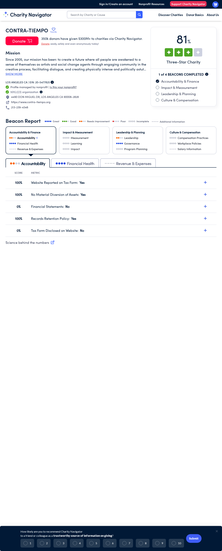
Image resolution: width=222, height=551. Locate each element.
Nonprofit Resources (151, 3)
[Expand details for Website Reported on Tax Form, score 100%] (205, 182)
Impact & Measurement (179, 87)
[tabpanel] (111, 204)
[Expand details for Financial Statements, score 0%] (205, 206)
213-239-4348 (19, 107)
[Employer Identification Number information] (52, 82)
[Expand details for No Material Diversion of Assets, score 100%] (205, 194)
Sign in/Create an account (116, 3)
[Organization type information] (41, 92)
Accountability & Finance (180, 81)
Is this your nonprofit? (63, 87)
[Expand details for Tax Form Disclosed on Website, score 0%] (205, 230)
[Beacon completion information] (206, 74)
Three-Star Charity (183, 61)
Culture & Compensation (179, 100)
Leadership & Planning (178, 94)
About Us (213, 15)
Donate (45, 43)
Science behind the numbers (27, 242)
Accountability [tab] (33, 163)
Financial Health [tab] (80, 163)
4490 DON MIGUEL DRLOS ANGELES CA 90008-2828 (45, 97)
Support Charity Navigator (188, 4)
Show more (14, 74)
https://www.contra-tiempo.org (30, 102)
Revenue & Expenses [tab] (133, 163)
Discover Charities (170, 15)
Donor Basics (194, 15)
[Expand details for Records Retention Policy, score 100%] (205, 218)
